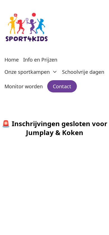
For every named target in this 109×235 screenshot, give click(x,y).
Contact (62, 86)
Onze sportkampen (27, 71)
